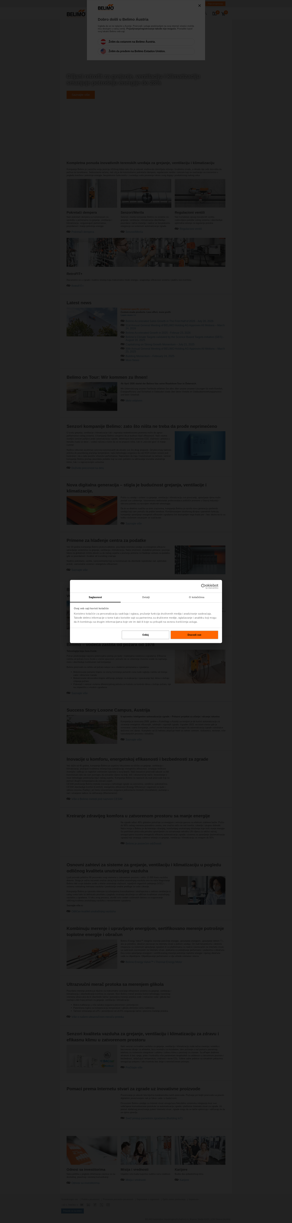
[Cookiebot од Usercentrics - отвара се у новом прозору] (203, 586)
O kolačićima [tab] (196, 597)
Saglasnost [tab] (95, 597)
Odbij (145, 634)
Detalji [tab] (146, 597)
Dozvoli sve (194, 634)
